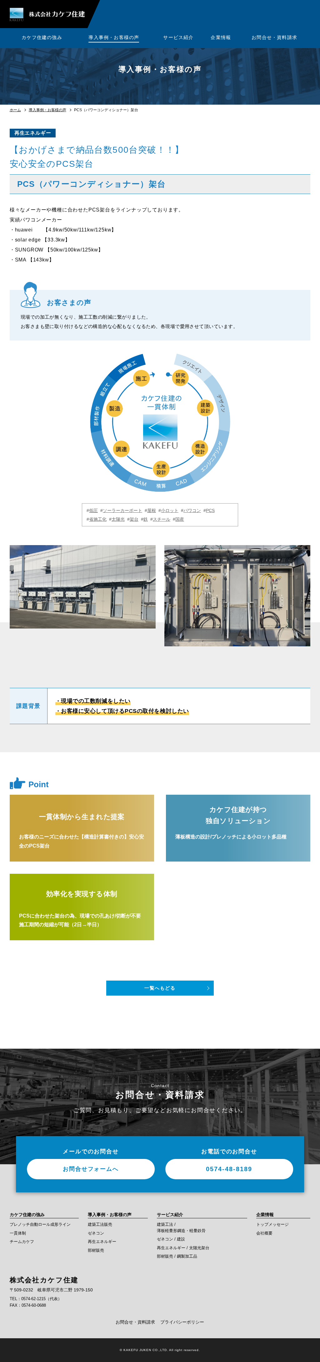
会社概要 (264, 1233)
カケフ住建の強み (27, 1214)
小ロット (169, 510)
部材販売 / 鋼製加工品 (177, 1256)
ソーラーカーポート (122, 510)
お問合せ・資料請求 (135, 1322)
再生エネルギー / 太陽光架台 (183, 1247)
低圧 (93, 510)
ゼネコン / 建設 (171, 1239)
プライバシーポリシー (182, 1322)
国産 (179, 519)
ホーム (15, 110)
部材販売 (96, 1250)
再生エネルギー (32, 133)
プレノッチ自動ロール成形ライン (40, 1224)
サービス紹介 (170, 1214)
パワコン (192, 510)
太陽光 (118, 519)
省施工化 (98, 519)
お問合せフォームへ (90, 1169)
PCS (210, 510)
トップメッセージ (272, 1224)
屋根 (151, 510)
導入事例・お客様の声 (47, 110)
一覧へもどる (159, 988)
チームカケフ (22, 1241)
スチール (161, 519)
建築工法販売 (100, 1224)
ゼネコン (96, 1233)
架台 (134, 519)
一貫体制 (18, 1233)
